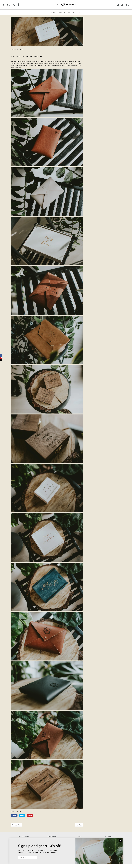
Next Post (79, 825)
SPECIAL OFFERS (74, 12)
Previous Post (16, 825)
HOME (54, 12)
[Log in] (121, 5)
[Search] (117, 5)
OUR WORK (18, 811)
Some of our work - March (26, 56)
